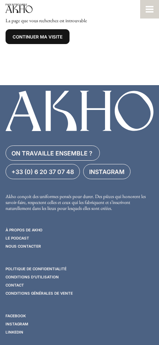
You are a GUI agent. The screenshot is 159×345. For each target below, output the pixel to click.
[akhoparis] (70, 9)
